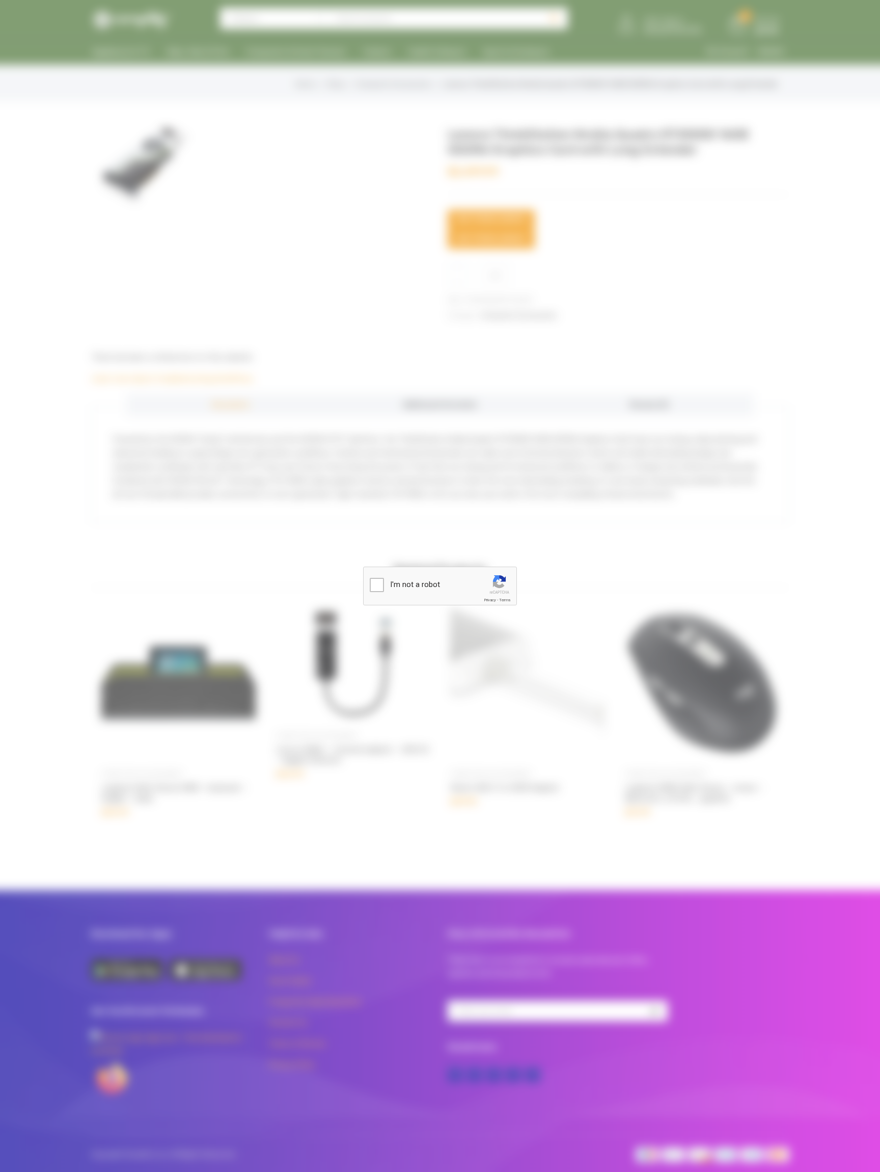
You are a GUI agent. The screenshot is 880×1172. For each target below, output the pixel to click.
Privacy (490, 600)
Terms (504, 600)
